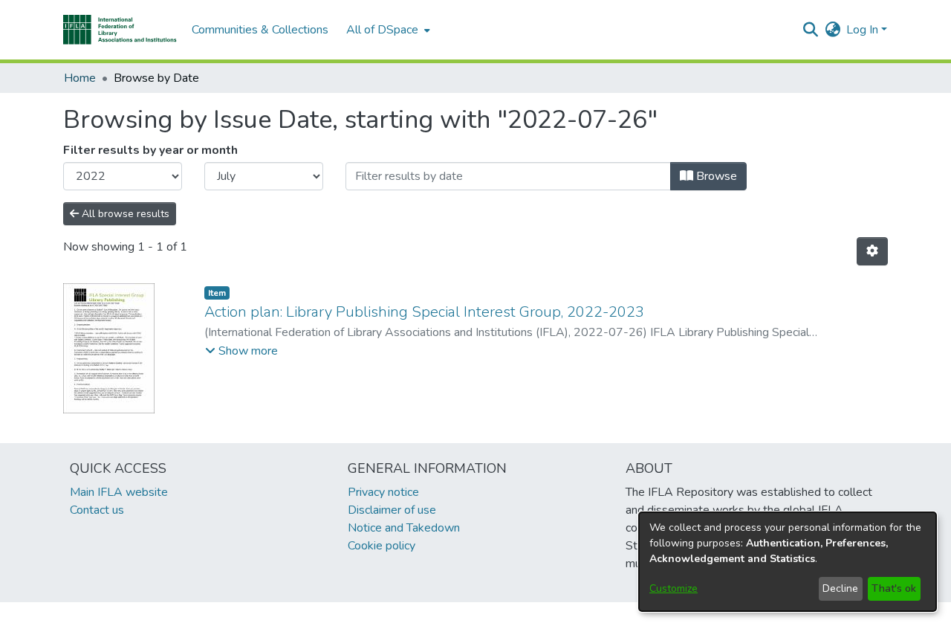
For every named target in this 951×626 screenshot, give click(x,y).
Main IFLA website (119, 492)
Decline (840, 588)
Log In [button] (863, 30)
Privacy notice (383, 492)
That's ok (894, 588)
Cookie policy (381, 546)
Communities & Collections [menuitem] (260, 30)
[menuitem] (386, 29)
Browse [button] (715, 176)
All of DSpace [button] (382, 30)
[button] (120, 30)
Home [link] (80, 78)
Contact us (97, 510)
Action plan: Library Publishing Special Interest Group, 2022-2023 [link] (424, 312)
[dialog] (787, 561)
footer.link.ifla (409, 614)
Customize (673, 588)
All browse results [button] (124, 214)
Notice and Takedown (404, 528)
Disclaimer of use (392, 510)
